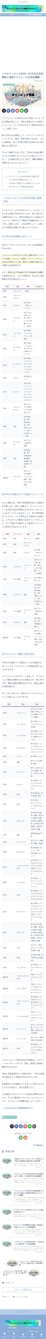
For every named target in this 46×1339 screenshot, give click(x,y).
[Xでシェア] (4, 111)
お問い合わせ (34, 1331)
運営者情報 (12, 1328)
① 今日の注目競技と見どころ (20, 180)
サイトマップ (12, 1331)
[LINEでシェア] (22, 111)
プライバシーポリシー (33, 1328)
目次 (20, 172)
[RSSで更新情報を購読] (25, 1138)
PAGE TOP (24, 1312)
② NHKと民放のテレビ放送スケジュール (25, 183)
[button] (26, 111)
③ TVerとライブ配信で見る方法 (21, 187)
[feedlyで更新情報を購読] (21, 1138)
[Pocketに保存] (17, 111)
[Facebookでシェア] (8, 111)
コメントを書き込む (23, 1289)
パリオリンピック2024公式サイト (18, 1108)
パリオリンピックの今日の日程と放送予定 (23, 176)
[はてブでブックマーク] (13, 111)
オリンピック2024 (10, 1117)
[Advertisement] (23, 42)
